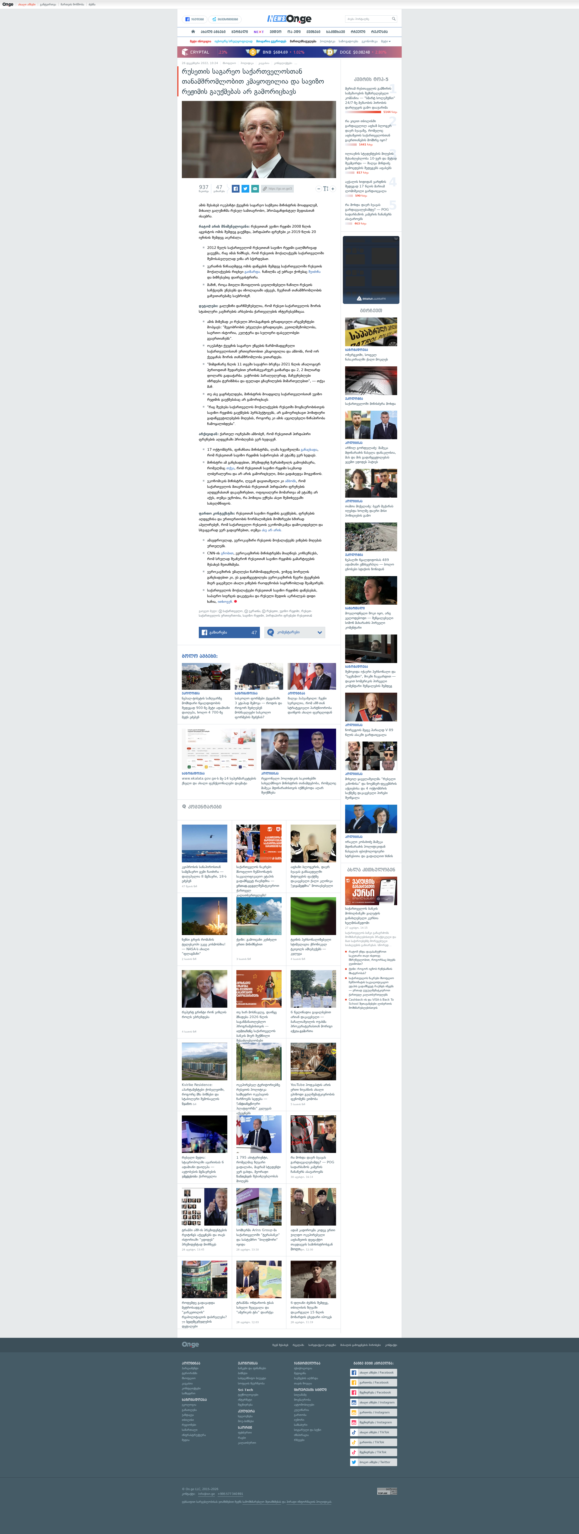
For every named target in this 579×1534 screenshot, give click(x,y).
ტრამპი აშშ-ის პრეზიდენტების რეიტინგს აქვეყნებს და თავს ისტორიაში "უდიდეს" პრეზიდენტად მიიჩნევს (204, 1219)
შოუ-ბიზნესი (246, 1421)
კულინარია (301, 1410)
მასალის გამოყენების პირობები (360, 1345)
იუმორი (299, 1420)
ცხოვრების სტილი (310, 1390)
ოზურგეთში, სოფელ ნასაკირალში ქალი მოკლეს (371, 339)
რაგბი (242, 1437)
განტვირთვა (48, 4)
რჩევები (299, 1440)
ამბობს (290, 481)
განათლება (189, 1410)
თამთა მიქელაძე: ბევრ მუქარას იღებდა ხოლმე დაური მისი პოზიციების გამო (371, 493)
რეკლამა (379, 32)
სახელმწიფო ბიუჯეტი (252, 1378)
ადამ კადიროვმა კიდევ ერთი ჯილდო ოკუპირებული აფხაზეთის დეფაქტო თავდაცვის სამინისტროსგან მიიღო (313, 1219)
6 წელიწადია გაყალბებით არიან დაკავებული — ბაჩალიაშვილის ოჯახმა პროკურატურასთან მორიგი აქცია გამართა (313, 1002)
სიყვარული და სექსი (307, 1429)
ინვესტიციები (227, 19)
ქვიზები (313, 32)
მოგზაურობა (302, 1399)
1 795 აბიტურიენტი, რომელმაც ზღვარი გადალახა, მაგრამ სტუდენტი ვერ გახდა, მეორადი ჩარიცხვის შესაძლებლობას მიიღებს (259, 1147)
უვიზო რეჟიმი (289, 611)
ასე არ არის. (272, 530)
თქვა (230, 468)
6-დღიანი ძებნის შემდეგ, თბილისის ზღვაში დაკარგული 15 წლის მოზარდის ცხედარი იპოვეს (313, 1292)
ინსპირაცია (301, 1435)
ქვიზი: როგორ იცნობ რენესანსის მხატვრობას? (370, 971)
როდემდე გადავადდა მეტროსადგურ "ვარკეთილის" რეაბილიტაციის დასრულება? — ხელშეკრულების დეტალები (204, 1292)
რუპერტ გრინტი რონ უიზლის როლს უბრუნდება (204, 1002)
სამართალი (189, 1429)
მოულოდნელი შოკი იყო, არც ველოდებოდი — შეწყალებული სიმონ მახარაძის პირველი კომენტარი (371, 603)
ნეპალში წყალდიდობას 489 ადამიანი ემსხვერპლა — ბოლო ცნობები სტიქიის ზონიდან (371, 547)
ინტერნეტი (245, 1399)
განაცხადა (308, 449)
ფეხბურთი (245, 1432)
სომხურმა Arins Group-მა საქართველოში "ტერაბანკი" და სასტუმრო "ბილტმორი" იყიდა (259, 1219)
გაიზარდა (252, 272)
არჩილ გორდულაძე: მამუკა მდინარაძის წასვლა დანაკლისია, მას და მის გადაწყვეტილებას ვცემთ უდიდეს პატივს (371, 438)
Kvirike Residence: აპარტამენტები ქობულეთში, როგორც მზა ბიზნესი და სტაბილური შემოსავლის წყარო (204, 1074)
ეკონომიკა (369, 41)
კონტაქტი (391, 1345)
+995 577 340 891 (230, 1494)
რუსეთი (272, 611)
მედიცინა (300, 1373)
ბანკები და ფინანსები (252, 1368)
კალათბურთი (247, 1442)
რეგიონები (189, 1425)
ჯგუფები (197, 19)
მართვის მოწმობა (72, 4)
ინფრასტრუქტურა (194, 1435)
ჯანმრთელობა (307, 1363)
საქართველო (232, 611)
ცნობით (227, 553)
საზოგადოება (348, 41)
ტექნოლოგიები (248, 1394)
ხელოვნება (245, 1416)
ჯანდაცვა (188, 1415)
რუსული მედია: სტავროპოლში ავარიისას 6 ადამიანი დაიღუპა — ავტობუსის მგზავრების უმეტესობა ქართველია (204, 1147)
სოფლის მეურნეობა (251, 1383)
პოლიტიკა (327, 41)
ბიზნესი (242, 1373)
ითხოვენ (225, 601)
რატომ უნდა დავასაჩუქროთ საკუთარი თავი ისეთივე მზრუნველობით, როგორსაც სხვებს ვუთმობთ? (372, 958)
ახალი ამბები (27, 4)
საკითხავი (335, 32)
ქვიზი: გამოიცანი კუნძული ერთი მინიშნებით (259, 929)
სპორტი (245, 1427)
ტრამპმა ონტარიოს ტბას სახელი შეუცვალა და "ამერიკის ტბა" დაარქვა (259, 1292)
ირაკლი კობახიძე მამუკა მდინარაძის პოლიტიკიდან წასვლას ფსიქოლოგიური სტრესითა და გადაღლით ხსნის (371, 832)
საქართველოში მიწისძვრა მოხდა (371, 386)
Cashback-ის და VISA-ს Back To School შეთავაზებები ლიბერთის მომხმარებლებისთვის (371, 1003)
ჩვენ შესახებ (280, 1345)
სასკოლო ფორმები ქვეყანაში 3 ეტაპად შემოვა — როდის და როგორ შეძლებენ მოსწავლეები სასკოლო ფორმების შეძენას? (261, 691)
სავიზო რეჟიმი (253, 616)
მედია (186, 1440)
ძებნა (92, 4)
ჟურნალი (239, 32)
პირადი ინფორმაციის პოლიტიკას (309, 1501)
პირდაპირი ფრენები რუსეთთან (289, 616)
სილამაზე (300, 1394)
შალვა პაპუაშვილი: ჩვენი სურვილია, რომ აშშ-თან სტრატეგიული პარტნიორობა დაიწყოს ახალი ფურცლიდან (314, 689)
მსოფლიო (229, 63)
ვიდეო (276, 32)
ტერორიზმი (189, 1373)
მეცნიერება (245, 1404)
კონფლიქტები (283, 63)
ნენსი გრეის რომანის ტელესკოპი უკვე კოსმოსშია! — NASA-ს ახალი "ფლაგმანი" (204, 929)
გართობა (300, 1415)
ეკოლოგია (189, 1404)
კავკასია (264, 63)
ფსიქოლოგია (303, 1368)
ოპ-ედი (294, 32)
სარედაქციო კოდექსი (322, 1345)
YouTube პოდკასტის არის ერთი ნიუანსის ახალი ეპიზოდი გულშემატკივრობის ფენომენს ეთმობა (313, 1074)
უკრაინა (254, 611)
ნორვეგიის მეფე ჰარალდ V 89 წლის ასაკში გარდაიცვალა (371, 715)
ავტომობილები (304, 1404)
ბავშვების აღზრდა (306, 1378)
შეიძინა (314, 272)
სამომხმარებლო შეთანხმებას (261, 1501)
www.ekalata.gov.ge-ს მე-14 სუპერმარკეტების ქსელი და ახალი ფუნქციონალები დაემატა (221, 757)
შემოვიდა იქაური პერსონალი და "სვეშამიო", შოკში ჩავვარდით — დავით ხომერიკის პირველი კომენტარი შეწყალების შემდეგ (371, 661)
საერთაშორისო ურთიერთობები (317, 63)
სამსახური (300, 1425)
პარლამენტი (190, 1368)
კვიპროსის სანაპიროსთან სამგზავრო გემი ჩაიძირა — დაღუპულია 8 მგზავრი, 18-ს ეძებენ (204, 856)
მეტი (384, 41)
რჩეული (358, 32)
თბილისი (188, 1420)
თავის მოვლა (303, 1383)
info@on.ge (206, 1494)
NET (259, 32)
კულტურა (246, 1411)
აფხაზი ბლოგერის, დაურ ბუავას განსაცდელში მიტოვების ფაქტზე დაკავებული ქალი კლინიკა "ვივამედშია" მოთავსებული (313, 856)
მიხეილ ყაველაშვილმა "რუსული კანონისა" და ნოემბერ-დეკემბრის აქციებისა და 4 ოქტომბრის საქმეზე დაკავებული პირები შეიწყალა (371, 771)
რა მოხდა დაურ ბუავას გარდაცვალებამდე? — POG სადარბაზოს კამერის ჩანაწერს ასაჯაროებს (313, 1147)
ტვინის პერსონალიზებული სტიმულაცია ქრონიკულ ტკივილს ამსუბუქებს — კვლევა (313, 929)
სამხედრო (188, 1393)
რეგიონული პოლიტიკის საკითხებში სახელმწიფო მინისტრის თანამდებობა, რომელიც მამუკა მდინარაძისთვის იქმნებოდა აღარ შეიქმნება (301, 762)
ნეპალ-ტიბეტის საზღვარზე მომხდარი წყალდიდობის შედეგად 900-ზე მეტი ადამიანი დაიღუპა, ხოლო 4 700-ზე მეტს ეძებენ (208, 691)
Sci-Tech (245, 1390)
